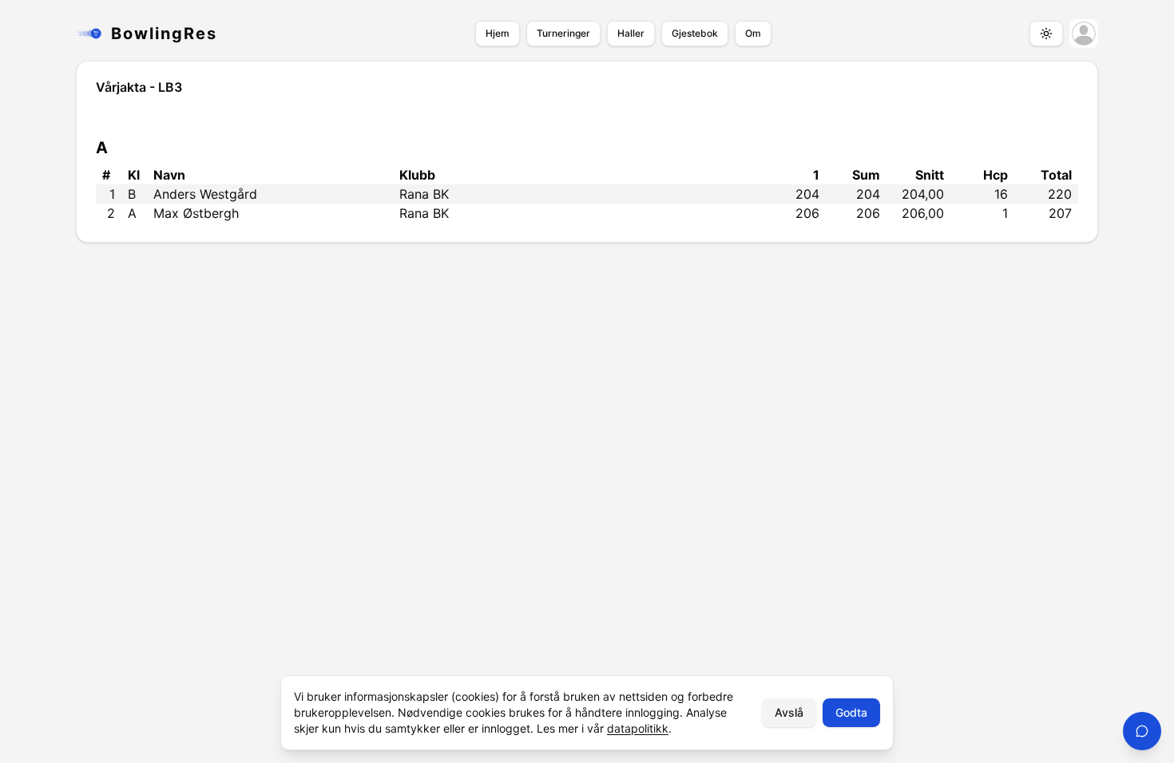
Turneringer (563, 33)
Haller (631, 33)
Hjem (498, 33)
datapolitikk (637, 728)
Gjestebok (695, 33)
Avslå (789, 712)
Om (753, 33)
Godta (851, 712)
